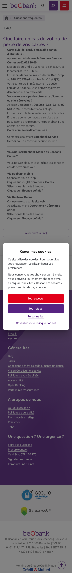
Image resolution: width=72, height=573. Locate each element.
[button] (36, 298)
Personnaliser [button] (36, 316)
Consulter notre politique (36, 323)
